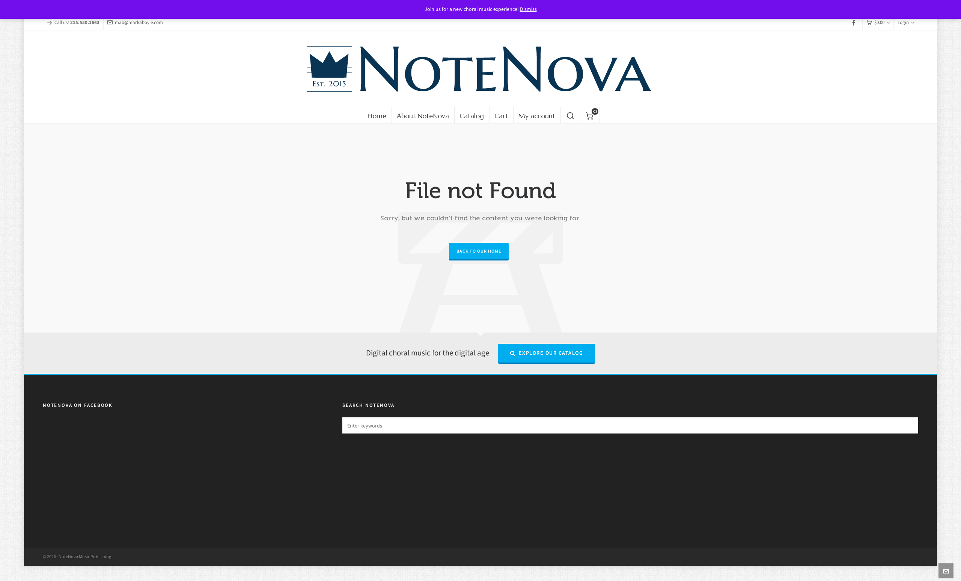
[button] (908, 425)
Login (903, 22)
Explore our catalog (551, 353)
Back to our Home (478, 251)
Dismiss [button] (528, 9)
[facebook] (855, 23)
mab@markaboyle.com (139, 22)
